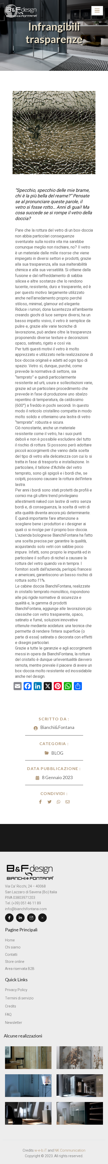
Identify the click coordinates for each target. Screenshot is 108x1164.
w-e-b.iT (40, 1150)
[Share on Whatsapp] (59, 802)
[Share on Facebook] (40, 802)
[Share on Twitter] (49, 802)
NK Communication (70, 1150)
